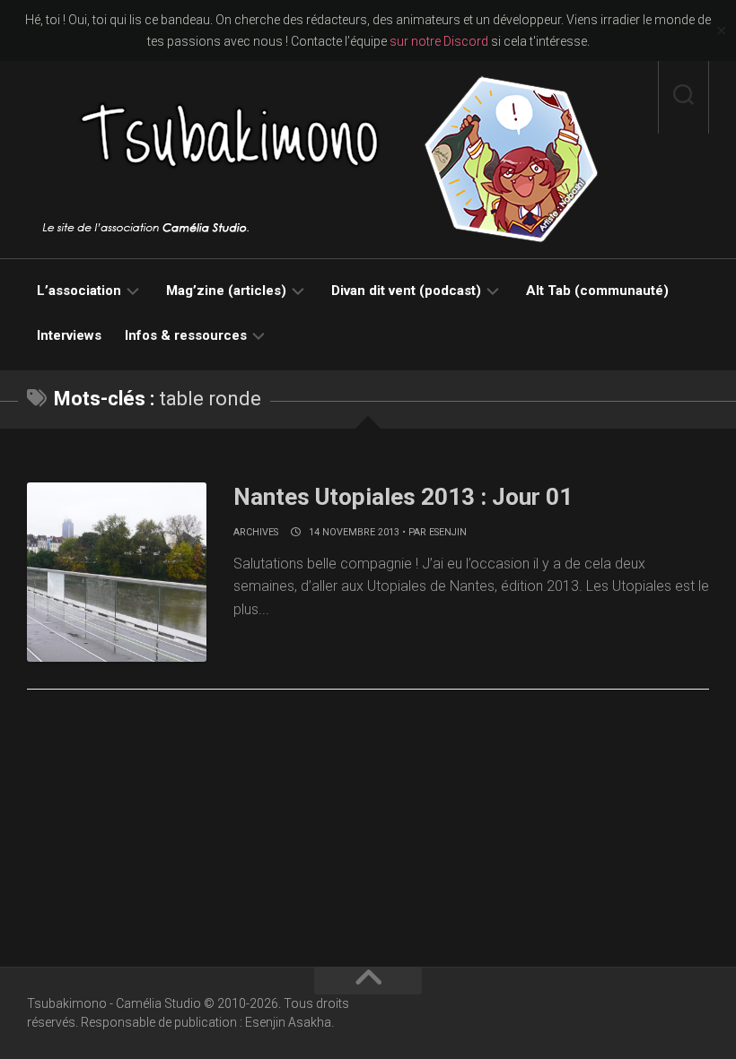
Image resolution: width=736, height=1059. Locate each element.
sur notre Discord (439, 41)
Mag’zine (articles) (226, 290)
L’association (79, 290)
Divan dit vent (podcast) (406, 290)
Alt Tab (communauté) (597, 290)
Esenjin (448, 532)
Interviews (69, 335)
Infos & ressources (186, 335)
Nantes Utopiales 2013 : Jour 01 (403, 496)
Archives (255, 532)
